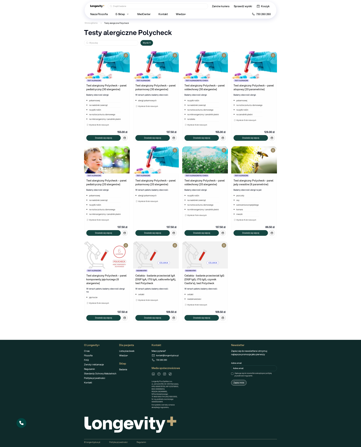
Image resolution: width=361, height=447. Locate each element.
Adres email (236, 363)
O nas (87, 351)
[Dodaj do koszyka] (124, 138)
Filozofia (88, 355)
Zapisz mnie (239, 382)
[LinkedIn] (153, 374)
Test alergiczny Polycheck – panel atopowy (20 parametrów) (254, 87)
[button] (21, 423)
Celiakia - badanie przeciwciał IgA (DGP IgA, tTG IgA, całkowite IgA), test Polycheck (156, 279)
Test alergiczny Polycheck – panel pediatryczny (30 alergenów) (106, 87)
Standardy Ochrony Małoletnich (100, 373)
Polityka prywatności (94, 378)
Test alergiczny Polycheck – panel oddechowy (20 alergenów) (204, 182)
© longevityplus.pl (92, 442)
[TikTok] (170, 374)
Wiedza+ (123, 355)
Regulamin (89, 369)
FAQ (86, 360)
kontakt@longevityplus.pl (167, 355)
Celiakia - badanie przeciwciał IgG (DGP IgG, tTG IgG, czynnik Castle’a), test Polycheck (204, 279)
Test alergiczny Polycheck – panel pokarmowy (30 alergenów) (155, 87)
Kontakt (88, 382)
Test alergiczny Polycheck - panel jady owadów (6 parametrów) (254, 182)
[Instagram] (164, 374)
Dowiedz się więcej (103, 137)
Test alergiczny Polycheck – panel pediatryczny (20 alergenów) (106, 182)
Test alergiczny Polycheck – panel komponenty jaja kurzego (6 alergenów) (106, 279)
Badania (123, 369)
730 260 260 (161, 360)
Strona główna (91, 23)
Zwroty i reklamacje (94, 364)
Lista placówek (126, 351)
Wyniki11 (147, 42)
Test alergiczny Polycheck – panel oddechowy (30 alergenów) (204, 87)
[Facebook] (159, 374)
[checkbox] (232, 374)
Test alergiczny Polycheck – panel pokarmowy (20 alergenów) (155, 182)
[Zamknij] (26, 418)
